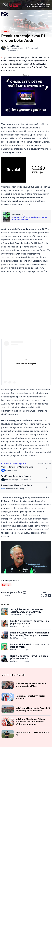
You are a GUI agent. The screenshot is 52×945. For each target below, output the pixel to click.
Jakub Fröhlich (15, 614)
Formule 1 (6, 585)
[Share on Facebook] (46, 595)
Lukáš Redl (14, 626)
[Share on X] (42, 595)
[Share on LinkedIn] (49, 595)
